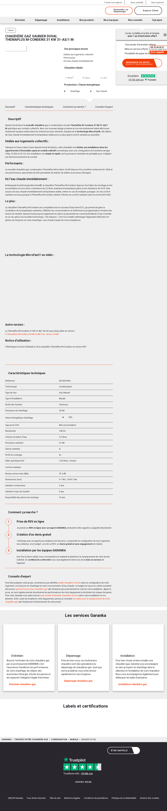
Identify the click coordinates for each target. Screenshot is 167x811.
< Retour (10, 30)
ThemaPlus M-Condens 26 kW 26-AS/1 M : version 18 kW (33, 334)
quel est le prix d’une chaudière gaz (31, 589)
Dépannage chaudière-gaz (78, 681)
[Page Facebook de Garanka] (82, 788)
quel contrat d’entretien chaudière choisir (59, 595)
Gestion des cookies (149, 798)
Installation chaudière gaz (132, 684)
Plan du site (55, 798)
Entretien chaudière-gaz (22, 684)
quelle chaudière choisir (69, 582)
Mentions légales (72, 798)
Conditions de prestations (96, 798)
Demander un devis (139, 63)
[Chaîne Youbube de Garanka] (92, 788)
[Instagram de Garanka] (73, 788)
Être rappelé (119, 750)
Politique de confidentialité (124, 798)
